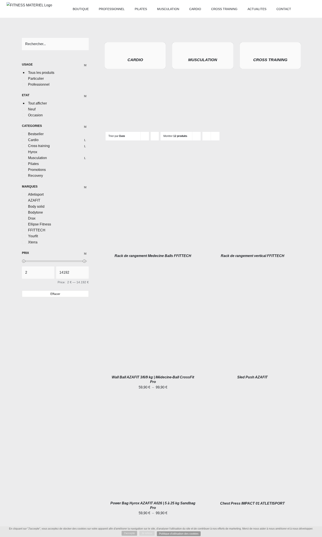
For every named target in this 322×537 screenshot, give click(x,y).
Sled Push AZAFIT (252, 377)
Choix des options (142, 323)
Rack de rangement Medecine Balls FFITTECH (153, 256)
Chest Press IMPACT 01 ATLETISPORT (252, 503)
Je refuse (147, 533)
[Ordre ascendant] (154, 136)
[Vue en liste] (215, 136)
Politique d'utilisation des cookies (178, 533)
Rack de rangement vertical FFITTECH (252, 256)
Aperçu (152, 202)
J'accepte (129, 533)
